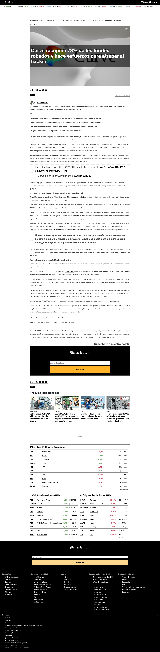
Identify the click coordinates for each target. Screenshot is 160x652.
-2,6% (130, 6)
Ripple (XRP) (98, 592)
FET (31, 523)
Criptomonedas (34, 411)
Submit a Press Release (43, 587)
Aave (92, 523)
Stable (92, 519)
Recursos (99, 20)
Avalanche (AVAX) (100, 607)
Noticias (8, 579)
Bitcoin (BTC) (99, 587)
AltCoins (57, 411)
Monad (39, 508)
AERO (32, 500)
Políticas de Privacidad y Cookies (17, 648)
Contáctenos (39, 577)
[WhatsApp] (33, 90)
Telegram (39, 602)
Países (66, 577)
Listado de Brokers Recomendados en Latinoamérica (24, 625)
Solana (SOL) (99, 600)
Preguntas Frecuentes (13, 630)
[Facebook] (35, 90)
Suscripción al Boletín (129, 589)
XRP (31, 467)
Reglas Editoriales (40, 589)
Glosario (8, 592)
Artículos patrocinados (72, 589)
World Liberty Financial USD (52, 482)
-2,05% (79, 6)
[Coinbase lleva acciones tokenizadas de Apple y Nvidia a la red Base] (93, 403)
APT (82, 531)
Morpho (93, 508)
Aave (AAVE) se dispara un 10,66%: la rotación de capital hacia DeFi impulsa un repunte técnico (67, 417)
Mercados (67, 579)
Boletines (125, 592)
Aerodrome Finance (44, 500)
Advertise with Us (40, 582)
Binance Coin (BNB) (101, 610)
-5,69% (16, 6)
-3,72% (35, 6)
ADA (102, 6)
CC (152, 6)
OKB (32, 531)
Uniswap (93, 527)
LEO (71, 6)
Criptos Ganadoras (43, 495)
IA (63, 20)
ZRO (82, 511)
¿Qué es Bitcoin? (11, 638)
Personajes (126, 584)
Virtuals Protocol (43, 504)
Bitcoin (49, 20)
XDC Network (42, 534)
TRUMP (83, 504)
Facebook (39, 599)
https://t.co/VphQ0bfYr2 (111, 167)
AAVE (82, 523)
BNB (31, 475)
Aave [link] (79, 216)
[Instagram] (37, 90)
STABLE (83, 519)
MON (32, 508)
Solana (44, 471)
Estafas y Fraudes (11, 633)
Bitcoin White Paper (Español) (16, 643)
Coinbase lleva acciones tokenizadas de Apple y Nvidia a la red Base (92, 416)
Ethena (92, 515)
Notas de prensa (70, 587)
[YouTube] (40, 90)
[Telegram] (43, 90)
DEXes (35, 24)
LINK (57, 6)
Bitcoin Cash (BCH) (101, 597)
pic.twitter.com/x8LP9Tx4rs (51, 170)
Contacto (108, 20)
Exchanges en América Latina (15, 628)
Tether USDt (46, 452)
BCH (137, 6)
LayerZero (94, 511)
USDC (32, 463)
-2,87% (112, 6)
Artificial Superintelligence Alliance (49, 523)
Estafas (8, 582)
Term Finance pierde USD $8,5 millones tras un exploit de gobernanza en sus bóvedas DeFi (117, 417)
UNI (81, 527)
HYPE (8, 6)
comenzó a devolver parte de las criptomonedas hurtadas (66, 230)
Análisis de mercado (129, 577)
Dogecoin (45, 486)
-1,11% (145, 6)
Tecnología (67, 584)
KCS (31, 527)
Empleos (37, 594)
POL (31, 519)
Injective (40, 511)
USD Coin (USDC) (100, 595)
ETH (31, 459)
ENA (82, 515)
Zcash (44, 478)
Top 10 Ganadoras (100, 579)
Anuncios (37, 579)
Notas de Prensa (80, 20)
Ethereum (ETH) (100, 590)
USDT (32, 452)
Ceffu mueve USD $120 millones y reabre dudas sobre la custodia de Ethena (40, 417)
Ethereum (57, 20)
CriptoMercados (37, 20)
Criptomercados (12, 577)
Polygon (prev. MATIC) (45, 519)
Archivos (117, 20)
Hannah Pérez (42, 102)
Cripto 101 (8, 635)
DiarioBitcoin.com (123, 489)
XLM (120, 6)
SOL (31, 471)
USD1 (32, 482)
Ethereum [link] (92, 186)
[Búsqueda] (6, 2)
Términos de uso (11, 645)
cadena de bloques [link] (79, 186)
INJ (31, 511)
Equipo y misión (40, 592)
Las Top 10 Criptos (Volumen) (48, 447)
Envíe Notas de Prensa (42, 584)
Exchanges (9, 587)
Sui (91, 534)
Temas (91, 20)
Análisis (69, 20)
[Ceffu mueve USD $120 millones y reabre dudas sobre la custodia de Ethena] (42, 403)
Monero (40, 515)
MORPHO (84, 508)
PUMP (82, 500)
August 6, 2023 (82, 175)
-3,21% (50, 6)
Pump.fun (93, 500)
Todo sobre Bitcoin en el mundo (133, 587)
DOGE (24, 6)
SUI (81, 534)
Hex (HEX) (98, 605)
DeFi (31, 24)
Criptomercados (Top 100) (103, 577)
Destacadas (126, 582)
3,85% (95, 6)
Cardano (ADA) (99, 602)
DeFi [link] (81, 137)
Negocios (67, 582)
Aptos (92, 531)
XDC (32, 534)
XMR (86, 6)
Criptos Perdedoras (93, 495)
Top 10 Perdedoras (101, 582)
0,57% (64, 6)
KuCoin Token (42, 527)
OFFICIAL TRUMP (96, 504)
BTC (31, 456)
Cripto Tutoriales (11, 589)
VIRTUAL (33, 504)
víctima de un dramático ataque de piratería (68, 197)
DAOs (108, 411)
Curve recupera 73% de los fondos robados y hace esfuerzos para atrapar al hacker (77, 55)
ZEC (42, 6)
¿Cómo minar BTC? (12, 640)
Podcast (9, 594)
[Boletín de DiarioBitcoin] (46, 90)
